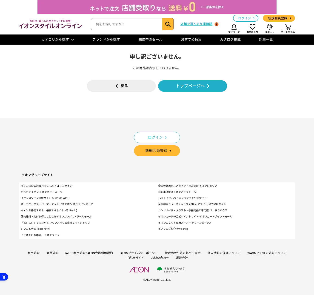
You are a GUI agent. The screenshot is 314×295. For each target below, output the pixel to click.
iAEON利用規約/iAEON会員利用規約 (89, 253)
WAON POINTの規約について (266, 253)
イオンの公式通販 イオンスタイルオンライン (46, 185)
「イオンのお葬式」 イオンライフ (40, 235)
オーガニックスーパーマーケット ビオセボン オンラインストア (57, 204)
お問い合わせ (160, 258)
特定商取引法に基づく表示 (183, 253)
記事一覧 (266, 39)
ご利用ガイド (135, 258)
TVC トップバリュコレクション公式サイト (182, 198)
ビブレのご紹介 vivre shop (173, 228)
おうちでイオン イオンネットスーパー (43, 192)
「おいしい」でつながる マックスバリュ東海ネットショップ (55, 222)
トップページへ (190, 85)
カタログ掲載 (230, 39)
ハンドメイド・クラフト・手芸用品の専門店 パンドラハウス (192, 210)
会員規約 (52, 253)
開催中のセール (150, 39)
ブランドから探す (106, 39)
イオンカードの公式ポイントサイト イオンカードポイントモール (195, 216)
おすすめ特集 (191, 39)
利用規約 (34, 253)
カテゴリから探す (55, 39)
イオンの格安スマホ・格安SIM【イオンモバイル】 (50, 210)
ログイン (244, 18)
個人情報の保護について (224, 253)
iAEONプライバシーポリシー (139, 253)
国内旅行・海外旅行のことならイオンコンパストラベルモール (56, 216)
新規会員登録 (277, 18)
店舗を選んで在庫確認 (196, 24)
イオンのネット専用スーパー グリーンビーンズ (184, 222)
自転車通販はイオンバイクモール (177, 192)
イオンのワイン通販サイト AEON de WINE (45, 198)
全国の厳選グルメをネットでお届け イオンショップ (187, 185)
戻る (124, 86)
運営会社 (182, 258)
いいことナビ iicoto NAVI (35, 228)
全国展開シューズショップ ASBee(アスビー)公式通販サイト (192, 204)
